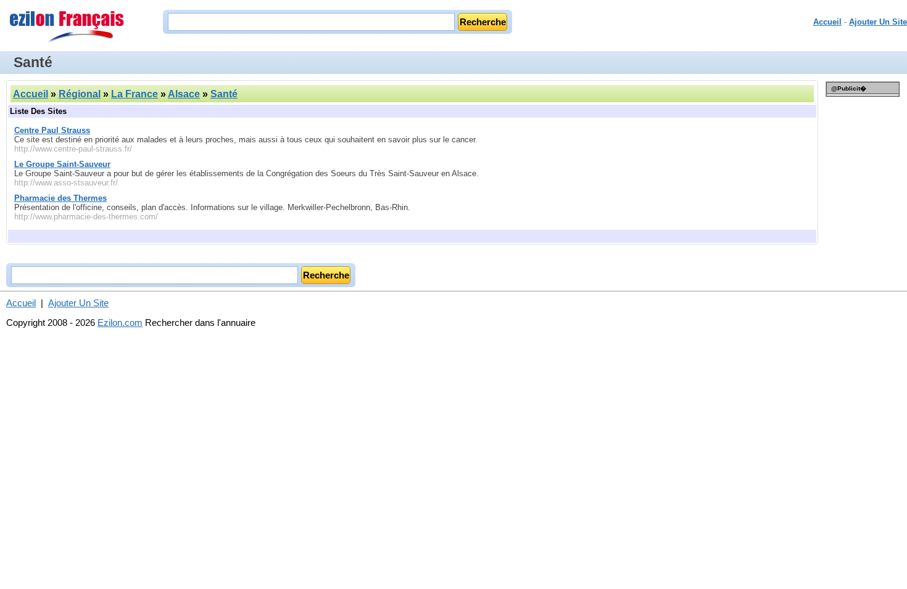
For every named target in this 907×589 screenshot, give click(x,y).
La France (134, 94)
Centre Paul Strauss (52, 130)
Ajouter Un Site (878, 21)
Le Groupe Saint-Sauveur (62, 164)
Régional (80, 94)
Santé (224, 94)
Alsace (184, 94)
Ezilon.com (120, 322)
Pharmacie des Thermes (60, 198)
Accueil (827, 21)
